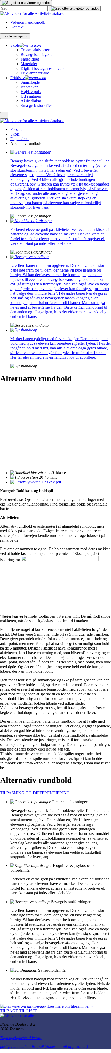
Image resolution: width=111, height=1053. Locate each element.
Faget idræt (19, 139)
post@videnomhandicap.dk (44, 1046)
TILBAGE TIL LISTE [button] (19, 1011)
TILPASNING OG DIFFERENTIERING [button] (35, 793)
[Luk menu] (4, 115)
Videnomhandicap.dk (27, 22)
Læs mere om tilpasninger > (69, 1006)
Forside (16, 129)
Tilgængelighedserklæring (21, 1037)
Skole (15, 134)
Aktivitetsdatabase (49, 13)
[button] (26, 3)
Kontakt (16, 27)
